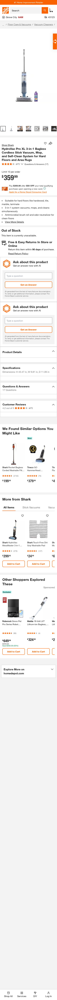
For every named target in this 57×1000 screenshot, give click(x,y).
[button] (28, 352)
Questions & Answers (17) (36, 164)
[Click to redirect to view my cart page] (51, 10)
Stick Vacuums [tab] (31, 507)
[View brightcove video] (37, 128)
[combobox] (26, 10)
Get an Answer (28, 284)
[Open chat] (55, 41)
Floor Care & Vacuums (19, 24)
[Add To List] (45, 143)
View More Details (14, 221)
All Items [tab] (9, 507)
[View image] (3, 128)
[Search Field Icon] (45, 10)
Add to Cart (13, 563)
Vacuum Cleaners (43, 24)
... (3, 25)
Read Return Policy (18, 253)
